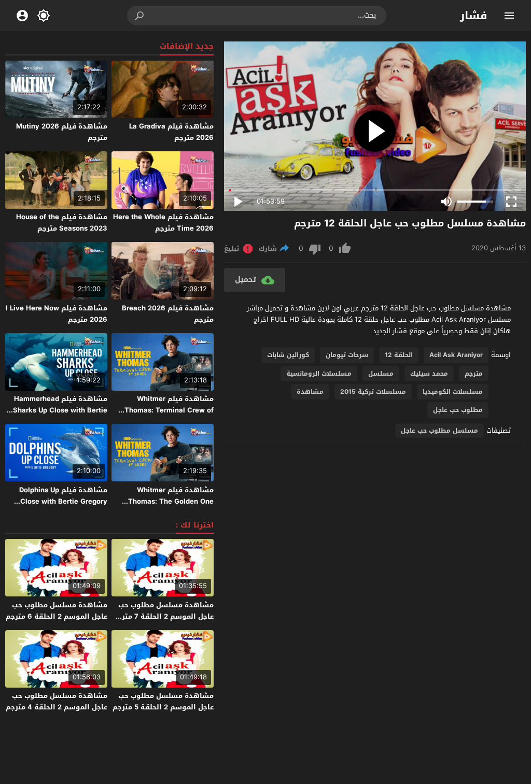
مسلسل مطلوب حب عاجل (439, 430)
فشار (473, 15)
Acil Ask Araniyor (456, 355)
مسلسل (381, 373)
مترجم (474, 373)
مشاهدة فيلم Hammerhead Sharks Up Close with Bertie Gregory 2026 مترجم (60, 410)
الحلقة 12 (399, 355)
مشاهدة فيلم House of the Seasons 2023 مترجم (61, 222)
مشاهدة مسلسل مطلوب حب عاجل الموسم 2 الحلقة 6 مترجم (56, 610)
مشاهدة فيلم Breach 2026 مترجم (168, 314)
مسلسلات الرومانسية (319, 373)
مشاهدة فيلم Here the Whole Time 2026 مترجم (163, 222)
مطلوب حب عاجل (458, 410)
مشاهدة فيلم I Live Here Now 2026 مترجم (56, 314)
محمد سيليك (429, 373)
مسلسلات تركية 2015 (373, 391)
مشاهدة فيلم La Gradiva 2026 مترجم (171, 132)
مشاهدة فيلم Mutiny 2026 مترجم (61, 132)
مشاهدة (310, 391)
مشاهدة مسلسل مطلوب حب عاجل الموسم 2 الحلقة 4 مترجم (56, 701)
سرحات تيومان (347, 355)
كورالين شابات (288, 355)
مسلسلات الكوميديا (453, 391)
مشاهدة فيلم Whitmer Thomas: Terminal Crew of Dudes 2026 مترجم (169, 410)
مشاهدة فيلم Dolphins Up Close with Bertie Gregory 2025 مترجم (63, 501)
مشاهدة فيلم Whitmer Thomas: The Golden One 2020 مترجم (171, 501)
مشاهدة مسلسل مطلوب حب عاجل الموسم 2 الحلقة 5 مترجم (163, 701)
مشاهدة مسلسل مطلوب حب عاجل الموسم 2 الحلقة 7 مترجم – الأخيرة (163, 616)
